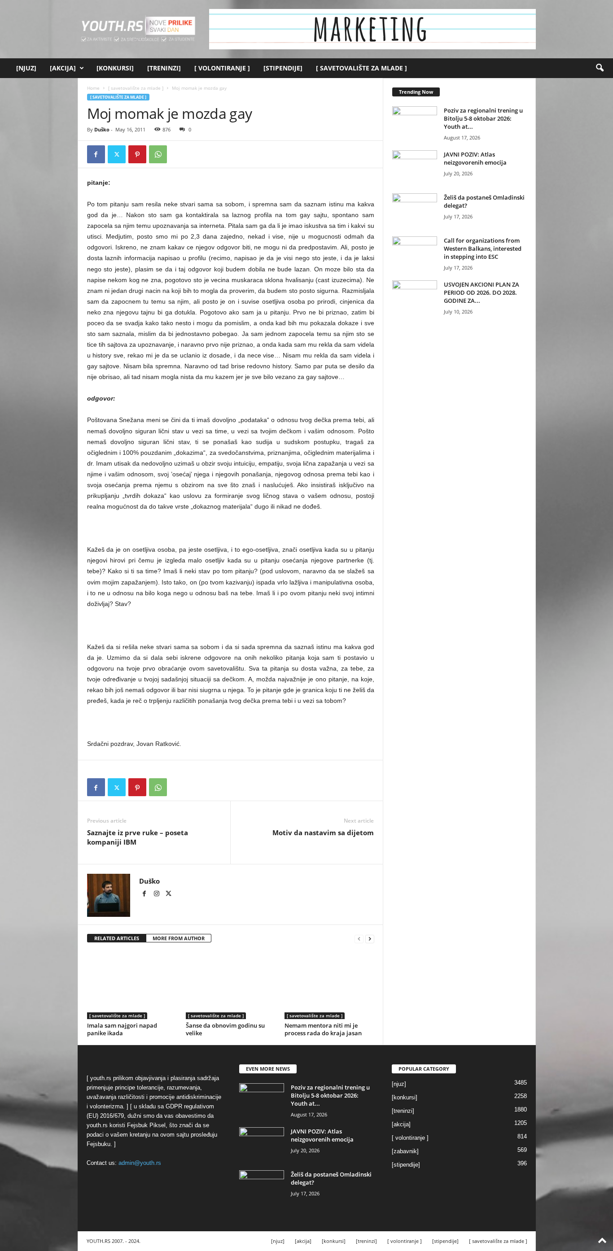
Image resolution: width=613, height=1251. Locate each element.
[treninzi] (164, 68)
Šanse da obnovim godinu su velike (225, 1029)
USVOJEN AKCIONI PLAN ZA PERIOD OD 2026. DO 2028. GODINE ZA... (481, 292)
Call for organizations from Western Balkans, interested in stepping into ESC (482, 248)
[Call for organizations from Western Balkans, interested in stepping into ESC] (414, 253)
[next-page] (369, 938)
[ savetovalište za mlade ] (361, 68)
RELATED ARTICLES (116, 938)
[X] (117, 154)
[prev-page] (359, 938)
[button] (599, 68)
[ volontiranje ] (222, 68)
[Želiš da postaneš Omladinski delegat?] (414, 210)
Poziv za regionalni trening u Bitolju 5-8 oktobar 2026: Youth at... (483, 118)
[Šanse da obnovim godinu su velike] (231, 985)
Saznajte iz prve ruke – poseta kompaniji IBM (137, 837)
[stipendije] (282, 68)
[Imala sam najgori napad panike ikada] (132, 985)
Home (93, 88)
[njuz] (26, 68)
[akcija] (63, 68)
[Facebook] (96, 154)
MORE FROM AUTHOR (179, 938)
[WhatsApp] (158, 154)
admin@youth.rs (139, 1162)
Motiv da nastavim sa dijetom (323, 832)
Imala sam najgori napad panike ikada (122, 1029)
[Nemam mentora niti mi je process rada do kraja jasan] (329, 985)
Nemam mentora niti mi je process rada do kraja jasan (323, 1029)
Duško (101, 129)
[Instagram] (157, 894)
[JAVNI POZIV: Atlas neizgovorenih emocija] (414, 167)
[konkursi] (115, 68)
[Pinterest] (137, 154)
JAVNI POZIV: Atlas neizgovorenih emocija (475, 158)
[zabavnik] (405, 1151)
